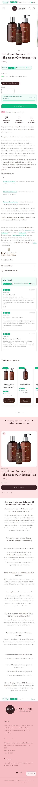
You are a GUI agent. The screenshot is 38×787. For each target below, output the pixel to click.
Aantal (3, 87)
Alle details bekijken (7, 493)
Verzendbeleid (21, 782)
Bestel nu (16, 688)
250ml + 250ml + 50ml (10, 83)
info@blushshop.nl (9, 750)
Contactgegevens (30, 782)
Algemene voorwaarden (10, 782)
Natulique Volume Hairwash (25, 385)
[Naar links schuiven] (15, 50)
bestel (35, 242)
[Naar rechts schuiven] (23, 50)
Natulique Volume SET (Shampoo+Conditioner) (9, 387)
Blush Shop (22, 232)
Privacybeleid (31, 780)
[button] (4, 8)
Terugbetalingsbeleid (21, 780)
